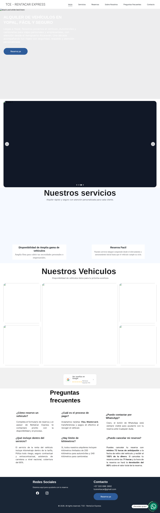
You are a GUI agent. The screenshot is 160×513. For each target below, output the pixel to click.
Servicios (82, 4)
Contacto (150, 4)
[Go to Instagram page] (47, 493)
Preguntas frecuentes (132, 4)
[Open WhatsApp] (153, 506)
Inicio (70, 4)
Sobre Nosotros (111, 4)
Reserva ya (15, 51)
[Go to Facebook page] (37, 493)
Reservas (95, 4)
